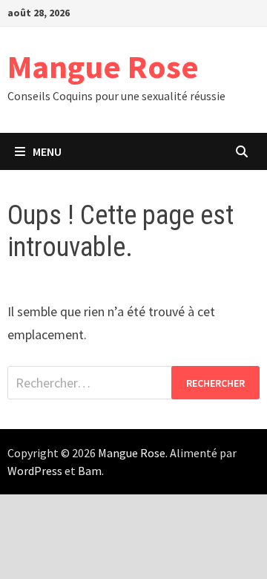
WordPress (34, 470)
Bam (90, 470)
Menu (47, 151)
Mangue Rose (103, 66)
